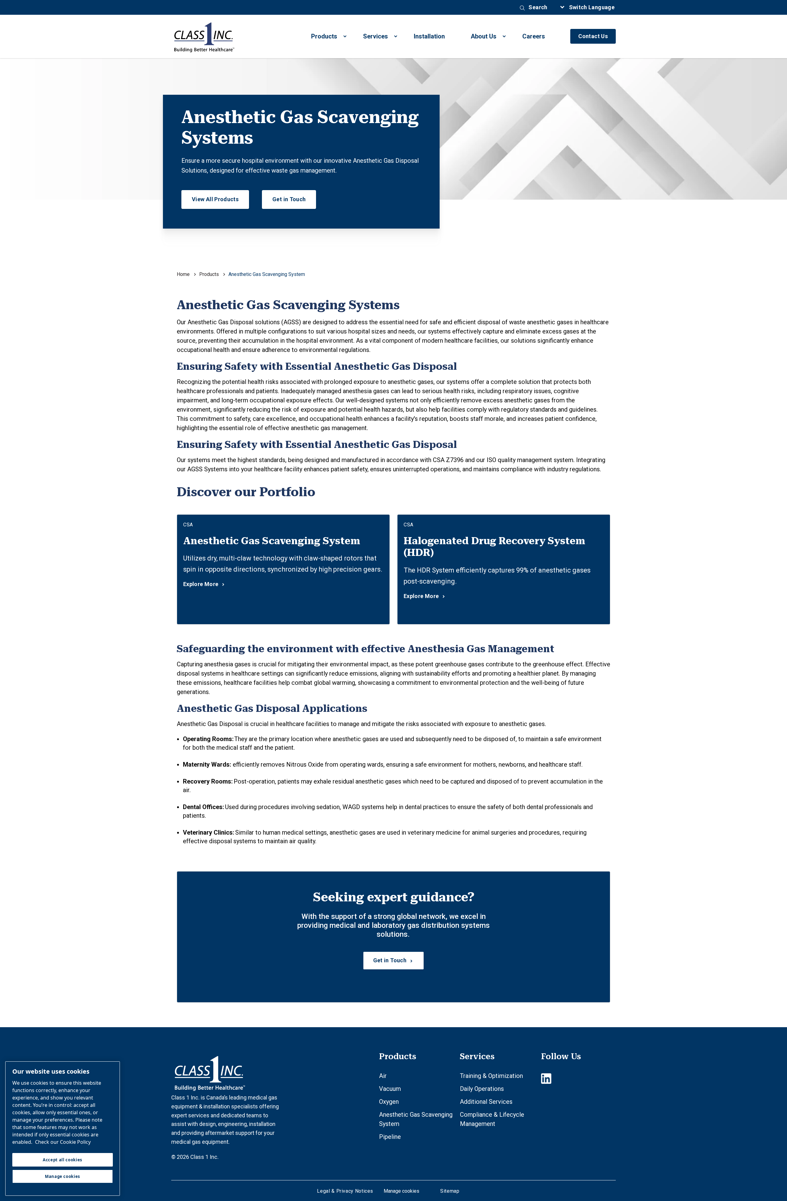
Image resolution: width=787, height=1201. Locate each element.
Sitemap (449, 1191)
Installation (429, 36)
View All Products (215, 199)
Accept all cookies (62, 1160)
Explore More (200, 584)
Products (324, 36)
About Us (483, 36)
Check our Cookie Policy (63, 1142)
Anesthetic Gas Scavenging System (271, 541)
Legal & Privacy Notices (345, 1191)
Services (375, 36)
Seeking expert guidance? (393, 897)
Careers (533, 36)
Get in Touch (289, 199)
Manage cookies (401, 1191)
